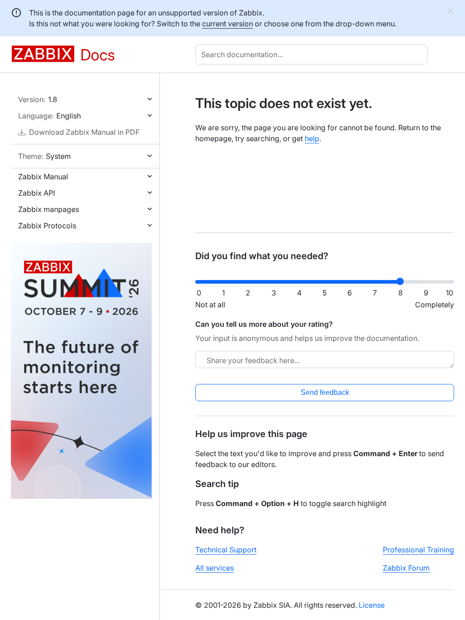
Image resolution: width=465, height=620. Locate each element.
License (372, 605)
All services (214, 567)
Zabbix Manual (43, 176)
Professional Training (418, 549)
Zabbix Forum (406, 567)
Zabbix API (36, 192)
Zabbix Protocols (47, 225)
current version (227, 23)
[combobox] (313, 54)
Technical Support (226, 549)
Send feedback (325, 392)
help (312, 138)
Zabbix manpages (48, 209)
